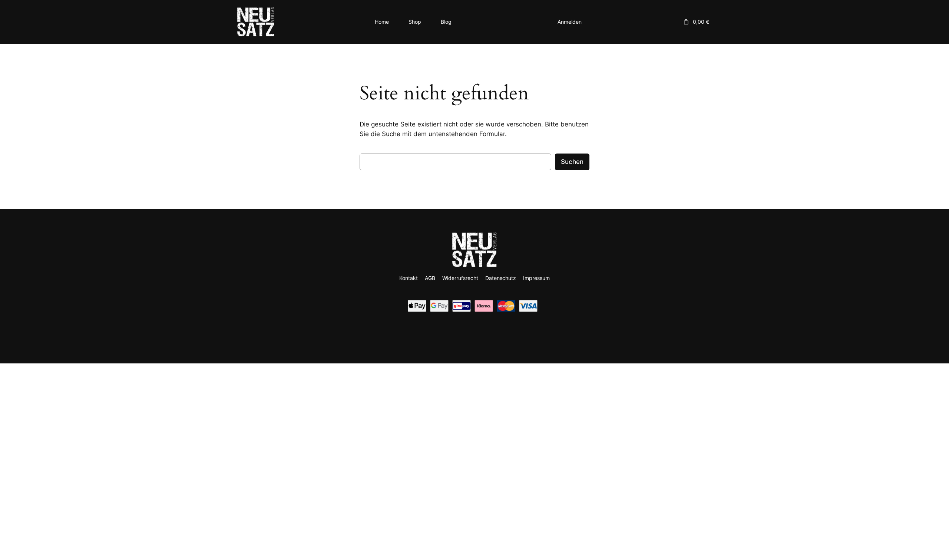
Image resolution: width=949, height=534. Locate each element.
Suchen (572, 161)
